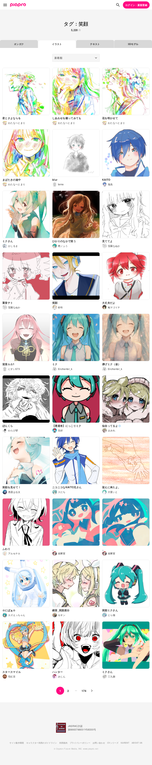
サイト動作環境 (17, 742)
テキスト (95, 44)
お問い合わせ (99, 742)
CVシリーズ (112, 742)
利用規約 (63, 742)
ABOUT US (137, 742)
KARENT (125, 742)
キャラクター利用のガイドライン (41, 742)
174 (84, 691)
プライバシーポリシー (80, 742)
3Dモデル (133, 44)
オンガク (19, 44)
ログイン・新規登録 (136, 5)
